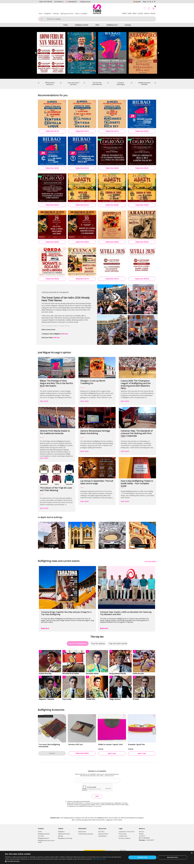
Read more (45, 628)
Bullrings (56, 13)
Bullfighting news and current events (46, 841)
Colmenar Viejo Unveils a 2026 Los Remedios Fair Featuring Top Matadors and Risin (125, 613)
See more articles (150, 561)
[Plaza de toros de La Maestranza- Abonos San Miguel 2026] (51, 53)
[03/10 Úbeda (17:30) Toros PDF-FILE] (52, 261)
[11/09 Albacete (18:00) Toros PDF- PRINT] (112, 187)
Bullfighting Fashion (43, 838)
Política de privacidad (99, 859)
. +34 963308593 (144, 838)
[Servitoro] (97, 9)
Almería (152, 13)
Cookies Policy (123, 836)
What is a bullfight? (81, 13)
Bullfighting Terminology (65, 838)
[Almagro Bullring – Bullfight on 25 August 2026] (143, 53)
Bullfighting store (112, 25)
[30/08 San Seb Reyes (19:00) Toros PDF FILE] (82, 224)
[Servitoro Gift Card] (82, 728)
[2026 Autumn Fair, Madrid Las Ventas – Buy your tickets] (82, 53)
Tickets (65, 25)
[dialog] (97, 857)
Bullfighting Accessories (51, 709)
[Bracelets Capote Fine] (142, 728)
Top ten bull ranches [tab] (119, 643)
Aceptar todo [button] (142, 857)
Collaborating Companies (85, 834)
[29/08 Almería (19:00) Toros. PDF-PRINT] (112, 114)
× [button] (191, 853)
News (40, 13)
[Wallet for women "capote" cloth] (112, 728)
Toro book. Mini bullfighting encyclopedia (49, 745)
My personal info (103, 834)
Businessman (82, 831)
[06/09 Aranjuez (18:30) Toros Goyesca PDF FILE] (142, 224)
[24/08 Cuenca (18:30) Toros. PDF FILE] (82, 261)
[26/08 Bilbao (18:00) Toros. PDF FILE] (52, 151)
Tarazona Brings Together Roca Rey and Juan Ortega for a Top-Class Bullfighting (66, 613)
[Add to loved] (64, 101)
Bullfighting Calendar (81, 25)
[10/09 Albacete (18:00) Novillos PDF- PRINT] (82, 187)
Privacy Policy (122, 834)
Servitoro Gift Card (75, 744)
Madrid (124, 13)
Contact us (142, 836)
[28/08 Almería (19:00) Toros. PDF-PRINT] (82, 114)
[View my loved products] (145, 8)
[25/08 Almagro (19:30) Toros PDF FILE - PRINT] (112, 224)
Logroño (140, 13)
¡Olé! (97, 796)
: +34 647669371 (146, 840)
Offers (97, 25)
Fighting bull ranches (67, 13)
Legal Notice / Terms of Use (126, 831)
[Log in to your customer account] (148, 8)
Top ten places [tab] (98, 643)
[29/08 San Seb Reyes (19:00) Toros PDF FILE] (52, 224)
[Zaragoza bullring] (142, 535)
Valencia (146, 13)
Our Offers (41, 836)
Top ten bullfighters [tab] (77, 643)
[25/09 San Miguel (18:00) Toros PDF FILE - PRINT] (112, 261)
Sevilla (130, 13)
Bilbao (134, 13)
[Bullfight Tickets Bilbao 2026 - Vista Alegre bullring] (112, 53)
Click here (65, 334)
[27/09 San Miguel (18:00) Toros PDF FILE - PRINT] (142, 261)
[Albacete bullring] (81, 535)
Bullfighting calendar (44, 834)
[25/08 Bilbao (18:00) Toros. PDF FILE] (142, 114)
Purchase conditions (124, 838)
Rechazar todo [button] (172, 857)
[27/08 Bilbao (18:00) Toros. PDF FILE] (82, 151)
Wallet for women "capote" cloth (110, 744)
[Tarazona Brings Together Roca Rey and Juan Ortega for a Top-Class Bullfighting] (67, 587)
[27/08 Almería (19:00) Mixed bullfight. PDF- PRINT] (52, 114)
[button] (158, 52)
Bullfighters (47, 13)
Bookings (128, 25)
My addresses (102, 836)
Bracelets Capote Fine (136, 744)
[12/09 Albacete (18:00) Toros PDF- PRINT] (142, 187)
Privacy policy (97, 806)
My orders (101, 831)
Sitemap (141, 834)
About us (141, 831)
